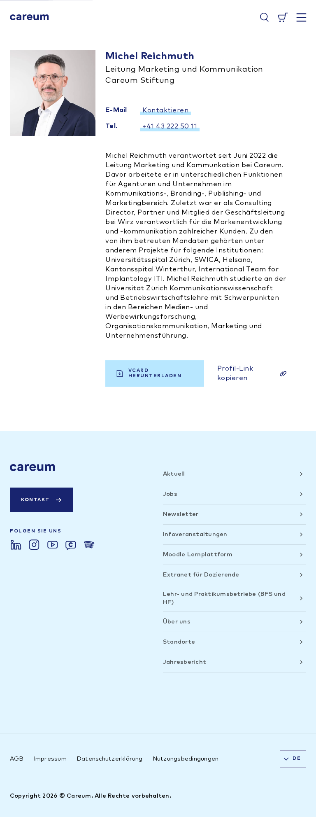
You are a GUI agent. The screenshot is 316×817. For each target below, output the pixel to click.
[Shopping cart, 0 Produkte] (283, 17)
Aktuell (174, 474)
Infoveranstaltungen (195, 534)
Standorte (179, 642)
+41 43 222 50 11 (169, 126)
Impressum (50, 759)
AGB (17, 759)
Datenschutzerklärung (110, 759)
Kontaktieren (165, 110)
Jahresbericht (184, 662)
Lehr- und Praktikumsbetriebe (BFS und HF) (224, 598)
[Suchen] (264, 17)
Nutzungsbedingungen (186, 759)
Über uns (177, 622)
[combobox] (293, 759)
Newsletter (180, 514)
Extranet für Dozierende (201, 575)
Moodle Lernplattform (197, 555)
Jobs (170, 494)
